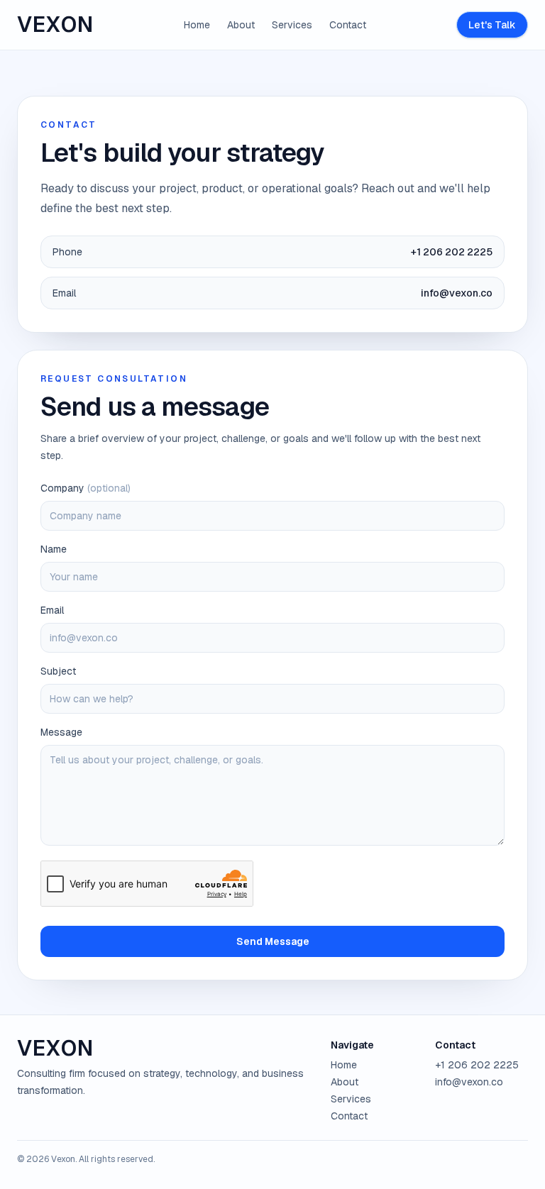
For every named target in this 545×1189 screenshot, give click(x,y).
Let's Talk (492, 24)
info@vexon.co (469, 1081)
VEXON (55, 24)
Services (292, 24)
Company (85, 488)
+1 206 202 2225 (477, 1064)
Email (52, 610)
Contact (347, 24)
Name (53, 549)
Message (61, 732)
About (241, 24)
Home (197, 24)
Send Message (272, 941)
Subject (58, 671)
